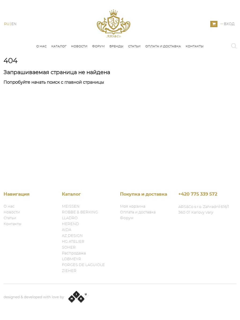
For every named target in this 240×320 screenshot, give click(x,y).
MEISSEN (70, 206)
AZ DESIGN (72, 236)
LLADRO (70, 218)
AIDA (66, 230)
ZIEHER (69, 271)
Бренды (116, 46)
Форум (98, 46)
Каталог (58, 46)
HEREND (70, 224)
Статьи (134, 46)
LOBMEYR (71, 259)
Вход (229, 24)
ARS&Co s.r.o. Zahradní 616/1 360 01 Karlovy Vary (203, 209)
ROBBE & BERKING (80, 212)
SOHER (69, 247)
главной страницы (84, 82)
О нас (41, 46)
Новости (79, 46)
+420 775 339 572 (197, 194)
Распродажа (74, 253)
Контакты (195, 46)
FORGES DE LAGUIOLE (83, 265)
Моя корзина (132, 206)
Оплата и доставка (163, 46)
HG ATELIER (73, 241)
